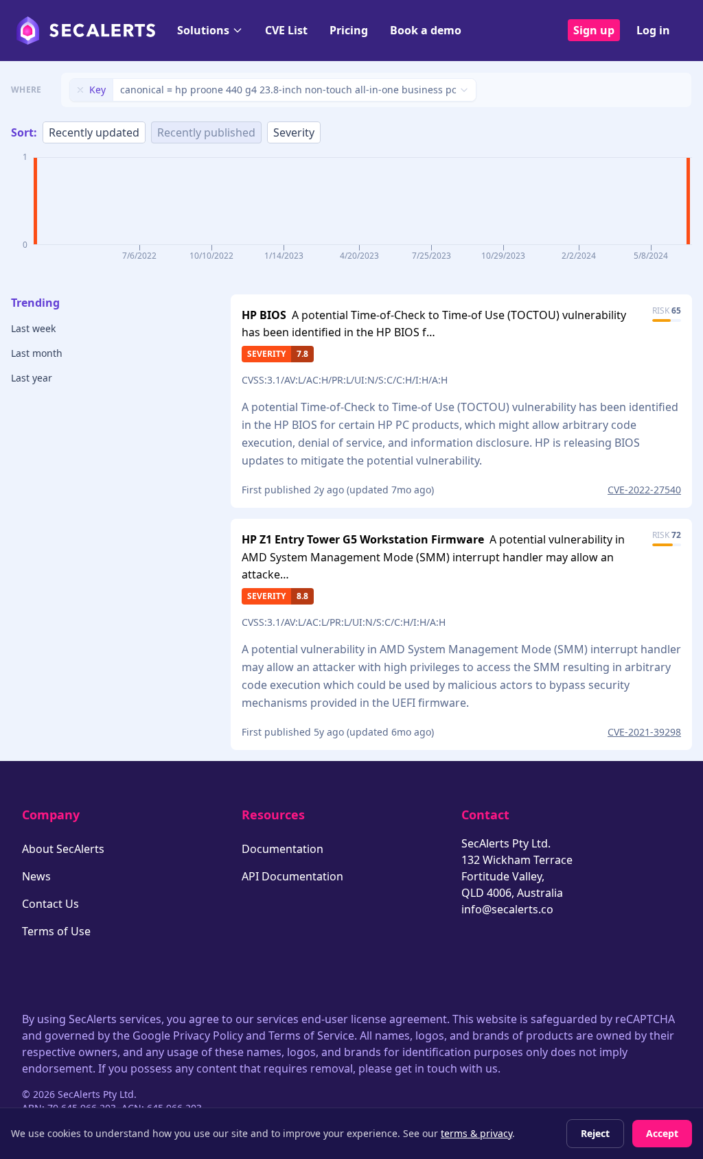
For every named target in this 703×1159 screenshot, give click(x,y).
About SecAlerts (63, 848)
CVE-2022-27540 (644, 489)
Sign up (593, 30)
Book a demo (425, 30)
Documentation (282, 848)
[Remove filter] (80, 90)
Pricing (349, 30)
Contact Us (50, 903)
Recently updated (94, 132)
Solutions (203, 30)
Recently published (206, 132)
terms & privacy (476, 1133)
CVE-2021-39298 (644, 731)
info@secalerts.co (507, 909)
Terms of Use (56, 931)
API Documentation (292, 876)
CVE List (286, 30)
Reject (595, 1133)
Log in (653, 30)
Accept (662, 1133)
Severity (293, 132)
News (36, 876)
